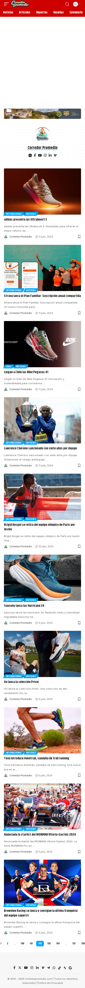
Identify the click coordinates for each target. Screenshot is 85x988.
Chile (9, 366)
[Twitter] (20, 968)
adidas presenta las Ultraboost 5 (25, 219)
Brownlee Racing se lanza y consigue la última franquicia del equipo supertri (40, 913)
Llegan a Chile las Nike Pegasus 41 (26, 372)
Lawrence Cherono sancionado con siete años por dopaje (40, 448)
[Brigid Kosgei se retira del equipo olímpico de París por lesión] (42, 497)
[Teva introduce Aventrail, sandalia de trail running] (42, 730)
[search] (67, 4)
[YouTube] (40, 156)
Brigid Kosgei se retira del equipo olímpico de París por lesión (39, 527)
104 (58, 943)
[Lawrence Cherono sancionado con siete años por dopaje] (42, 420)
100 (22, 943)
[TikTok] (59, 968)
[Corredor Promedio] (20, 4)
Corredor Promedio (20, 236)
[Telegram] (48, 968)
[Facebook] (35, 156)
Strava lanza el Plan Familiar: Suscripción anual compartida (42, 296)
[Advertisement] (42, 61)
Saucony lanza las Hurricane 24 (24, 605)
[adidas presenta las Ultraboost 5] (42, 191)
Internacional (14, 213)
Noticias (31, 213)
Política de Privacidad (50, 982)
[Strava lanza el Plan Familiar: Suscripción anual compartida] (42, 268)
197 (74, 943)
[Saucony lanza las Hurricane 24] (42, 578)
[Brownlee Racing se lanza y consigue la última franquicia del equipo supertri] (42, 883)
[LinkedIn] (50, 156)
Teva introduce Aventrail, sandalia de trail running (36, 758)
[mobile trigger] (7, 4)
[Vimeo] (55, 156)
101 (31, 943)
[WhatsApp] (54, 968)
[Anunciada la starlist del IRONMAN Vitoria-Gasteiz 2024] (42, 806)
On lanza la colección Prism (21, 682)
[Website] (30, 156)
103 (49, 943)
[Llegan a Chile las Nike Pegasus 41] (42, 344)
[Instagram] (45, 156)
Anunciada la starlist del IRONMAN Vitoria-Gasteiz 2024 (40, 834)
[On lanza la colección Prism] (42, 654)
